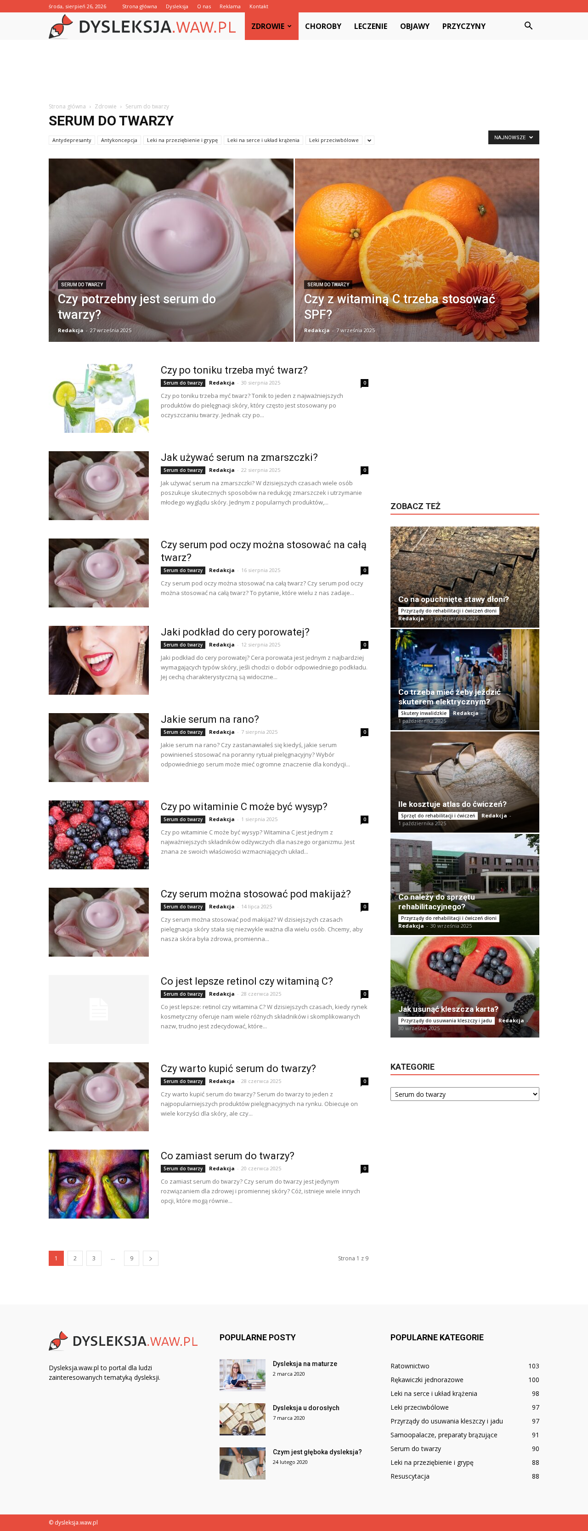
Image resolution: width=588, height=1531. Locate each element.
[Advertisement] (294, 71)
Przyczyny (464, 26)
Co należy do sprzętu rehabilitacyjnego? (436, 901)
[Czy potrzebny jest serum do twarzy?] (171, 257)
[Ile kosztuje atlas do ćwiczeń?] (464, 782)
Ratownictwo (410, 1365)
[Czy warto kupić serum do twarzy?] (99, 1096)
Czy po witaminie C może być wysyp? (244, 806)
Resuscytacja (410, 1476)
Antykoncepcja (119, 139)
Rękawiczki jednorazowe (427, 1379)
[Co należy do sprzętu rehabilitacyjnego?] (464, 884)
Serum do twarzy (82, 284)
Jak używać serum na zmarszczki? (239, 457)
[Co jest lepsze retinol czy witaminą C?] (99, 1009)
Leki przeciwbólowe (334, 139)
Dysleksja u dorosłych (306, 1408)
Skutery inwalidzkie (424, 713)
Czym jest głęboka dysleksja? (317, 1452)
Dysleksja (177, 6)
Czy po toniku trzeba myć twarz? (234, 370)
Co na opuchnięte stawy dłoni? (453, 599)
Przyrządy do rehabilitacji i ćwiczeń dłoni (449, 610)
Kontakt (258, 6)
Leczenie (370, 26)
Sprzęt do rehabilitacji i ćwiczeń (438, 815)
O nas (204, 6)
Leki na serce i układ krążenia (263, 139)
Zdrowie (267, 26)
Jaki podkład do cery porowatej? (235, 632)
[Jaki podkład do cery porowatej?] (99, 660)
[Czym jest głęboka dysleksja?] (243, 1463)
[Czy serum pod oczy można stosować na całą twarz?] (99, 573)
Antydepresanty (71, 139)
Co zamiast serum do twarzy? (227, 1156)
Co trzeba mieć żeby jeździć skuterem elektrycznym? (449, 696)
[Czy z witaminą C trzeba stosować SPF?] (417, 254)
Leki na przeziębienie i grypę (182, 139)
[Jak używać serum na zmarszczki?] (99, 485)
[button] (528, 26)
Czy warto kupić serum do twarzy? (238, 1068)
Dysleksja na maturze (305, 1363)
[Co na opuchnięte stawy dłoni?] (464, 577)
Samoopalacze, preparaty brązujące (444, 1434)
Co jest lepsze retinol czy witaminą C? (247, 981)
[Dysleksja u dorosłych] (243, 1419)
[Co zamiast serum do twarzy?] (99, 1184)
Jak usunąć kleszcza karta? (448, 1009)
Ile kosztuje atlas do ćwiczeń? (452, 804)
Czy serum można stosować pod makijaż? (256, 894)
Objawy (415, 26)
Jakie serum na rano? (210, 719)
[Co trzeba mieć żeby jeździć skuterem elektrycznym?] (464, 679)
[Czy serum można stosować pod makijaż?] (99, 922)
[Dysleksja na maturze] (243, 1375)
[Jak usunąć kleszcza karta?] (464, 987)
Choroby (323, 26)
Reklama (230, 6)
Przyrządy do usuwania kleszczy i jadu (446, 1020)
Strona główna (139, 6)
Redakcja (71, 330)
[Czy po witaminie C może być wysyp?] (99, 834)
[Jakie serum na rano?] (99, 747)
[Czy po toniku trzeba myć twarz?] (99, 398)
